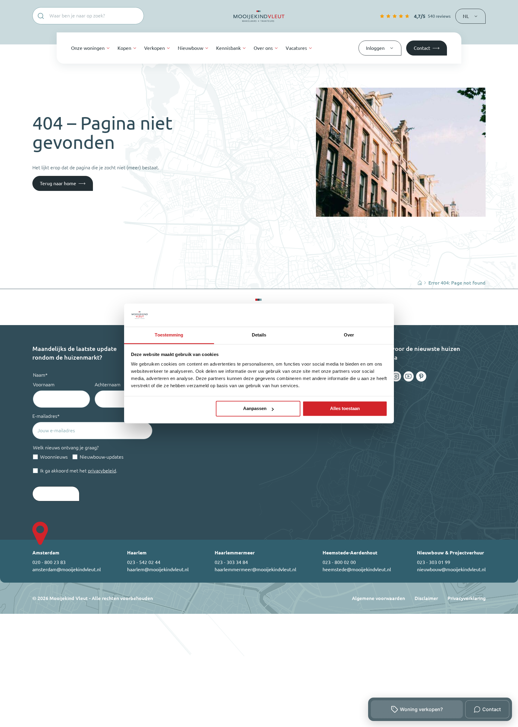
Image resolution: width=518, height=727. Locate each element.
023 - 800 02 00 (339, 562)
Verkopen (154, 48)
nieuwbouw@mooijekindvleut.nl (451, 569)
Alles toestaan (345, 408)
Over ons (263, 48)
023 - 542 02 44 (143, 562)
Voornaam (44, 384)
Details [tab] (259, 334)
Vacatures (296, 48)
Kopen (124, 48)
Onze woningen (88, 48)
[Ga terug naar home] (259, 16)
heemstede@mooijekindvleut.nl (357, 569)
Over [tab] (349, 334)
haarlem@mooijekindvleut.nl (158, 569)
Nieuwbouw (190, 48)
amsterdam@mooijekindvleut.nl (66, 569)
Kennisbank (228, 48)
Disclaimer (426, 598)
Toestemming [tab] (169, 334)
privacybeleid (102, 470)
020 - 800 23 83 (49, 562)
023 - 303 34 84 (231, 562)
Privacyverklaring (467, 598)
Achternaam (108, 384)
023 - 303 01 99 (433, 562)
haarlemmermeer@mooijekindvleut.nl (255, 569)
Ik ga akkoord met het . (78, 470)
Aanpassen (254, 408)
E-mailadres (46, 416)
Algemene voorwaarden (378, 598)
